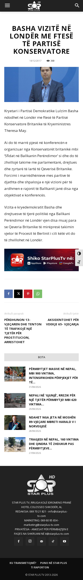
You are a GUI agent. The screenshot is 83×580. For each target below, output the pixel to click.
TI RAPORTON (40, 567)
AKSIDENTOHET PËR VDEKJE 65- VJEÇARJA (62, 322)
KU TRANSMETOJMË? (23, 563)
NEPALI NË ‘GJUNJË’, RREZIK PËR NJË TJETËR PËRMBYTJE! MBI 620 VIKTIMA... (52, 399)
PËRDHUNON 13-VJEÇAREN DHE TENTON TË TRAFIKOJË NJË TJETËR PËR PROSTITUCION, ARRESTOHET (23, 331)
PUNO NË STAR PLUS (53, 563)
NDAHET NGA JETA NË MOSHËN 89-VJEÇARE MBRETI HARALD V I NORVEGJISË (52, 421)
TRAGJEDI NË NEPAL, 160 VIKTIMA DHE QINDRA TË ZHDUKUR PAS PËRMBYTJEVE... (54, 443)
